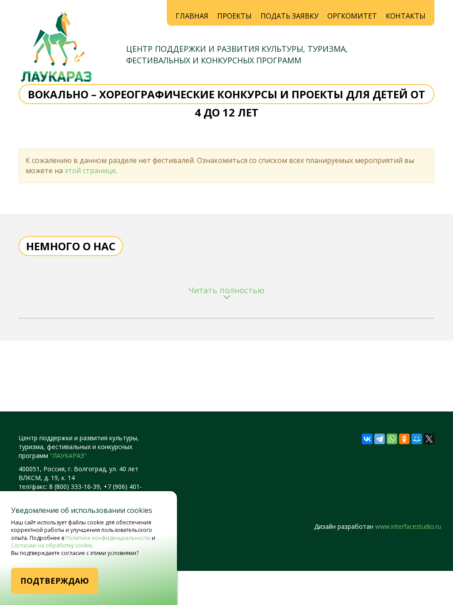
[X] (429, 439)
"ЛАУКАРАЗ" (68, 455)
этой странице (90, 170)
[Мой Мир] (416, 439)
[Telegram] (379, 439)
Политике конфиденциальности (107, 538)
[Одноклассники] (404, 439)
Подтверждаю (54, 580)
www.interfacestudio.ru (408, 526)
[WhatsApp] (392, 439)
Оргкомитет (352, 16)
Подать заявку (290, 16)
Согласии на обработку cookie (51, 545)
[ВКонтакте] (367, 439)
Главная (192, 16)
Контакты (406, 16)
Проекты (234, 16)
